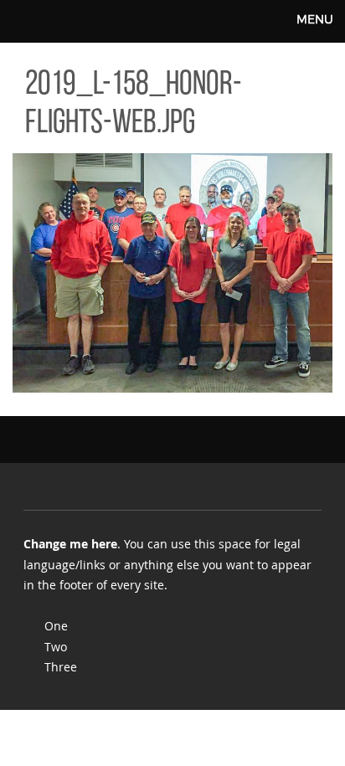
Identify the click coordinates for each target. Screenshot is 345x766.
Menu (314, 19)
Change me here (70, 544)
